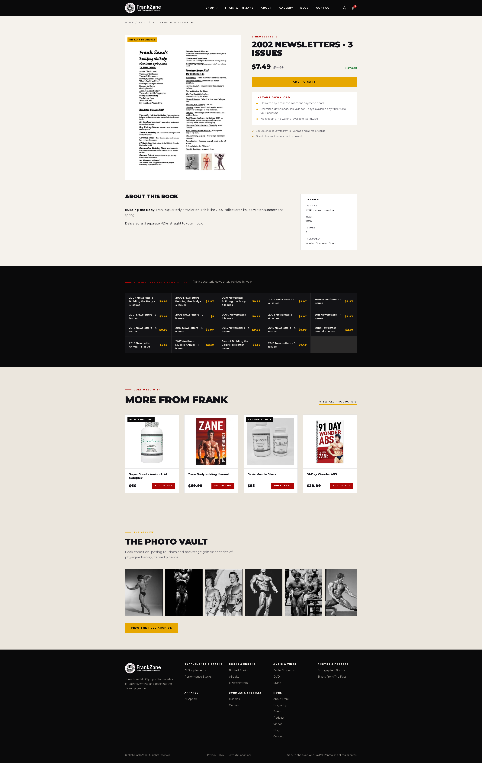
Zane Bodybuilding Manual (208, 474)
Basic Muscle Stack (262, 474)
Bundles (234, 699)
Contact (323, 7)
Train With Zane (239, 7)
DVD (276, 676)
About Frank (281, 699)
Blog (304, 7)
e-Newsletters (238, 683)
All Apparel (191, 699)
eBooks (234, 676)
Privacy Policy (215, 755)
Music (277, 683)
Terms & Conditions (239, 755)
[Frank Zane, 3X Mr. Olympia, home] (143, 8)
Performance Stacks (198, 676)
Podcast (278, 717)
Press (277, 711)
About (266, 7)
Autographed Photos (331, 670)
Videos (277, 724)
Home (129, 22)
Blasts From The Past (332, 676)
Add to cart (304, 81)
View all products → (338, 401)
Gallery (286, 7)
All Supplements (195, 670)
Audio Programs (284, 670)
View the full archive (151, 627)
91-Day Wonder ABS (322, 474)
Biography (280, 705)
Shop (210, 7)
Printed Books (238, 670)
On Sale (234, 705)
